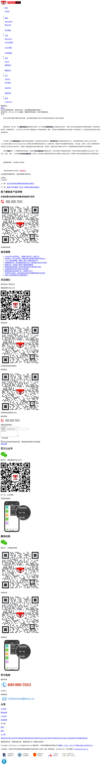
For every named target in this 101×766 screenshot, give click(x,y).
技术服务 (8, 30)
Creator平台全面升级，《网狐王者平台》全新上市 (22, 256)
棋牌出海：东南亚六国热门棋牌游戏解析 (19, 265)
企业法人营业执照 (68, 738)
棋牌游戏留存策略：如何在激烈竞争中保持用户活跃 (23, 267)
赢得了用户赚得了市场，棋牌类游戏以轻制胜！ (23, 187)
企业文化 (8, 88)
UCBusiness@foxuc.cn (80, 749)
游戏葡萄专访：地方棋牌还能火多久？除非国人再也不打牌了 (26, 262)
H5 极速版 (8, 53)
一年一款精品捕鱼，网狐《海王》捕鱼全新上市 (21, 260)
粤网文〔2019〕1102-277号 (67, 745)
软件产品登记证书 (55, 738)
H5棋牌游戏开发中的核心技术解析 (17, 269)
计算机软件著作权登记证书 (26, 738)
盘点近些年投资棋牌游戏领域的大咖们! (20, 183)
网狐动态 (8, 70)
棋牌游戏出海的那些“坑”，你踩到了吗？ (19, 271)
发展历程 (8, 93)
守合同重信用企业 (81, 738)
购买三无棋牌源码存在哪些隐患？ (16, 275)
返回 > (3, 108)
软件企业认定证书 (42, 738)
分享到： (4, 178)
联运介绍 (8, 25)
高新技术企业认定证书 (9, 738)
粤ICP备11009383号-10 (85, 745)
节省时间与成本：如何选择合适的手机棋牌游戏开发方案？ (25, 273)
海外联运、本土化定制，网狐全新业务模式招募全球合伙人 (25, 258)
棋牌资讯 (8, 65)
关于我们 (8, 82)
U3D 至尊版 (9, 42)
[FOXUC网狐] (11, 4)
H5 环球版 (8, 48)
